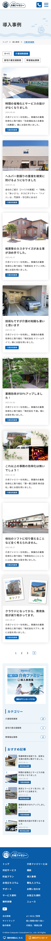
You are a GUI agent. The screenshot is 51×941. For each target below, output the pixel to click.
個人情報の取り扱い (35, 920)
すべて (7, 53)
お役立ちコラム (10, 882)
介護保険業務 (21, 53)
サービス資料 (9, 895)
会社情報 (7, 916)
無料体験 (7, 901)
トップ (6, 863)
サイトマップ (9, 920)
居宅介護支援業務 (12, 60)
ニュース (31, 901)
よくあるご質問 (33, 916)
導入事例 (31, 876)
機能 (29, 870)
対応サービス (9, 870)
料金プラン (8, 876)
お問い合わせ (34, 889)
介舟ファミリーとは (37, 863)
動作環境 (7, 925)
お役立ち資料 (34, 895)
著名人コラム (34, 882)
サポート (7, 889)
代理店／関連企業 (34, 925)
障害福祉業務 (32, 60)
